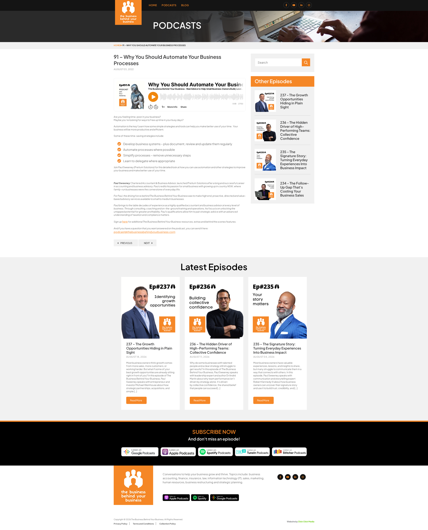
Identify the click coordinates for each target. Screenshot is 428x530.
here (125, 221)
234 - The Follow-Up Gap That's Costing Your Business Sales (294, 189)
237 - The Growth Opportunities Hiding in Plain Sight (294, 101)
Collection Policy (167, 523)
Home (153, 5)
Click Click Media (306, 521)
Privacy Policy (120, 523)
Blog (185, 5)
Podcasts (169, 5)
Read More (136, 400)
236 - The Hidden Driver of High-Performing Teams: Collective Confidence (295, 130)
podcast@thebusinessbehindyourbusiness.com (144, 232)
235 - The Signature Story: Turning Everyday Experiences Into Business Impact (294, 160)
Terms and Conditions (143, 523)
